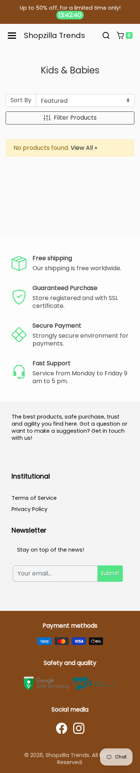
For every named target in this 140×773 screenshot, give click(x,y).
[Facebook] (61, 728)
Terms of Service (34, 498)
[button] (106, 36)
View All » (84, 147)
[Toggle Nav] (11, 35)
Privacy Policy (29, 509)
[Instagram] (78, 728)
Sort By (20, 100)
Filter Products (75, 117)
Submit (110, 573)
